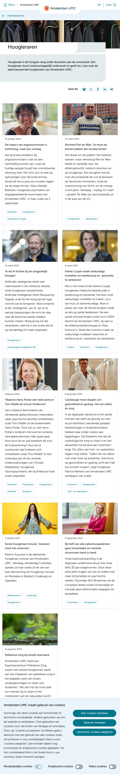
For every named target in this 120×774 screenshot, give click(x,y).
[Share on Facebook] (97, 89)
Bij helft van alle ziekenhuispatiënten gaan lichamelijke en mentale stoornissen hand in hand (87, 548)
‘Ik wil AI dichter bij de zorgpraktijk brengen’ (26, 273)
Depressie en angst (17, 219)
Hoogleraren (29, 212)
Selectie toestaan (94, 722)
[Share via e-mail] (111, 89)
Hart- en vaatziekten (78, 492)
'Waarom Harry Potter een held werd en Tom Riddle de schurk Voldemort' (29, 402)
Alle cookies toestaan (94, 713)
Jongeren (27, 492)
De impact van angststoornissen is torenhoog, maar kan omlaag (26, 147)
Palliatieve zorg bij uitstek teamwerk (27, 655)
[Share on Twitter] (90, 89)
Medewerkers (14, 596)
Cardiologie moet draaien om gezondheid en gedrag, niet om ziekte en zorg (88, 404)
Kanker (71, 347)
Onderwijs (32, 596)
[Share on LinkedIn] (104, 89)
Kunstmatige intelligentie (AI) (22, 347)
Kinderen (12, 492)
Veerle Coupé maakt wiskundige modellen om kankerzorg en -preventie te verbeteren (89, 276)
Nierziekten (91, 219)
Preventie (12, 212)
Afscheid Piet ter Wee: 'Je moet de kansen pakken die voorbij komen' (86, 147)
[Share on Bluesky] (84, 89)
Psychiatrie (28, 485)
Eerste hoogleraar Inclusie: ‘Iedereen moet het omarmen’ (27, 546)
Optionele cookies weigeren (94, 732)
